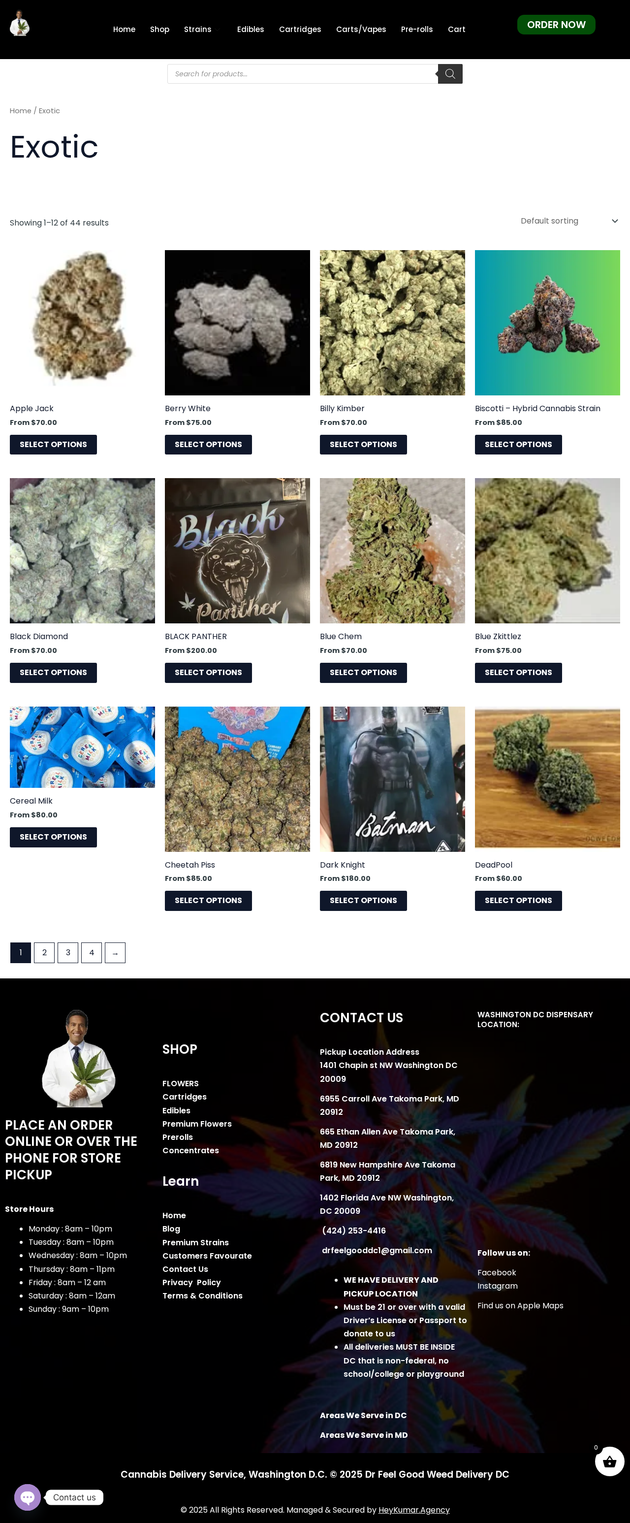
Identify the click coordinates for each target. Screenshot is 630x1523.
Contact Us (185, 1269)
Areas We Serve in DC (363, 1415)
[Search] (450, 74)
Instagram (497, 1286)
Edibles (250, 29)
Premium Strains (195, 1242)
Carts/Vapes (361, 29)
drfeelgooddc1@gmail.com (376, 1250)
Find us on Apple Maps (520, 1305)
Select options (53, 444)
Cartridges (300, 29)
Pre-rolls (417, 29)
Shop (159, 29)
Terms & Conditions (202, 1295)
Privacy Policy (191, 1282)
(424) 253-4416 (353, 1230)
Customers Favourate (207, 1256)
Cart (457, 29)
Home (124, 29)
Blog (171, 1228)
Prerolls (177, 1137)
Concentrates (190, 1150)
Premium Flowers (197, 1124)
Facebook (496, 1272)
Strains (198, 29)
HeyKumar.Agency (414, 1510)
